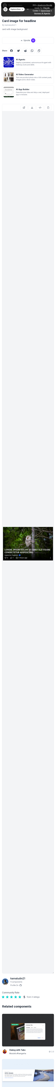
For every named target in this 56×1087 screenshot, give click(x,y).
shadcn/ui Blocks (45, 5)
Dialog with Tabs (17, 1050)
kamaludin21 (17, 978)
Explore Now (16, 9)
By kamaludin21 (9, 25)
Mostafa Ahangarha (17, 1053)
